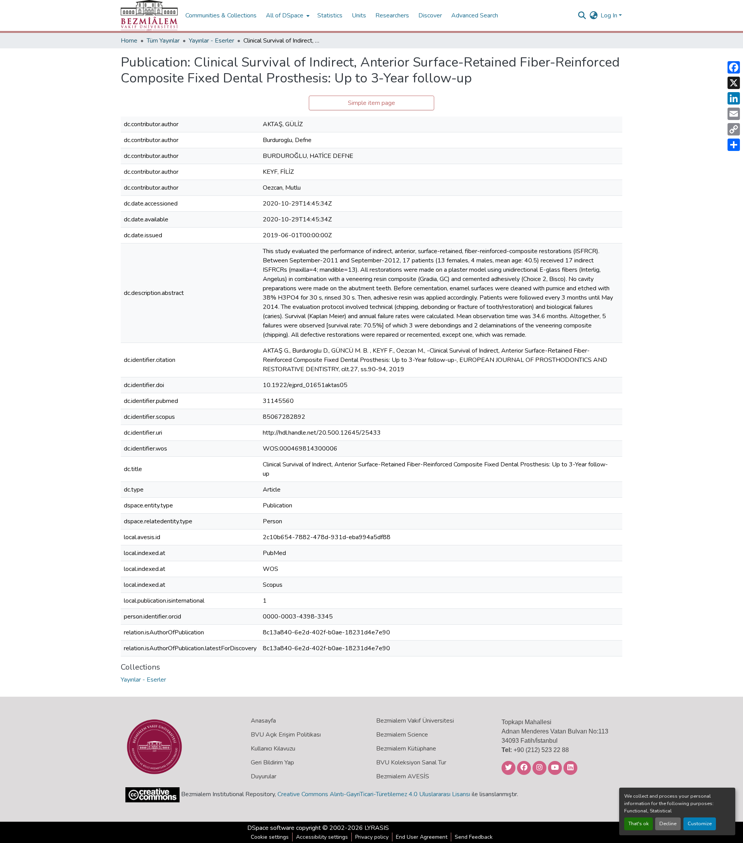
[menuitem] (287, 15)
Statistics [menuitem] (329, 15)
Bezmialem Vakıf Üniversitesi (415, 721)
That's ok (638, 823)
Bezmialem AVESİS (402, 776)
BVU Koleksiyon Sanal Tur (411, 762)
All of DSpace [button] (284, 15)
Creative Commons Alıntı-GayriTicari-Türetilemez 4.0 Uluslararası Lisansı (373, 794)
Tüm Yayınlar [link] (163, 40)
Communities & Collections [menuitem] (221, 15)
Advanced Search (474, 15)
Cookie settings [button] (270, 837)
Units (359, 15)
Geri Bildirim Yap (272, 762)
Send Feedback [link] (474, 837)
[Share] (733, 144)
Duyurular (263, 776)
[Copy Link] (733, 129)
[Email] (733, 114)
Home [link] (129, 40)
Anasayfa (263, 721)
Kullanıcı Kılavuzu (273, 748)
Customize (700, 823)
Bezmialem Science (402, 735)
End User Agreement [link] (421, 837)
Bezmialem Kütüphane (406, 748)
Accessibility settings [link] (322, 837)
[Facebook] (733, 67)
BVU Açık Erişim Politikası (286, 735)
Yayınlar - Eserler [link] (211, 40)
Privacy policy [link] (372, 837)
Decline (667, 823)
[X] (733, 83)
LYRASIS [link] (377, 828)
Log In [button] (610, 15)
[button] (149, 15)
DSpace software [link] (270, 828)
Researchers (392, 15)
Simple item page (371, 103)
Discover (430, 15)
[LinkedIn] (733, 98)
